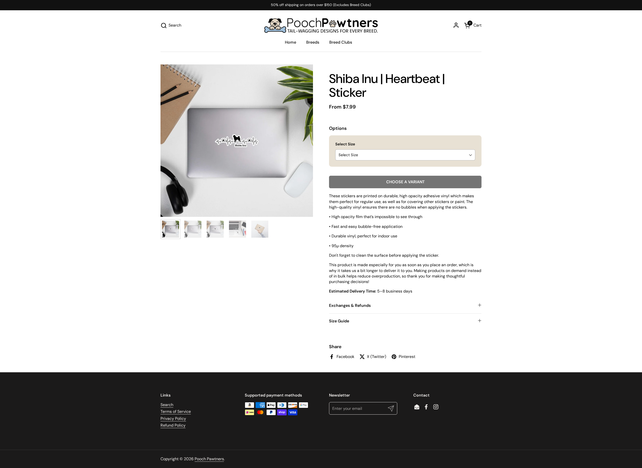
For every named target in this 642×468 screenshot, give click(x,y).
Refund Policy (173, 425)
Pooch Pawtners (209, 458)
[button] (170, 25)
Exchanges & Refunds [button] (350, 305)
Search (166, 404)
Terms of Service (175, 411)
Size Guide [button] (339, 321)
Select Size (345, 144)
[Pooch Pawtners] (321, 25)
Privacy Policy (173, 418)
